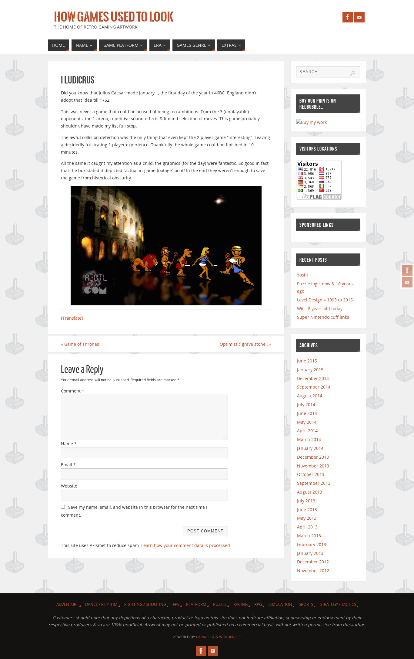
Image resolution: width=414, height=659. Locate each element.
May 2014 (306, 422)
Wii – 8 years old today (319, 308)
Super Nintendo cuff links (323, 317)
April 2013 (307, 527)
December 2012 (313, 562)
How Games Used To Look (113, 17)
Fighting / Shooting (145, 604)
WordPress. (230, 637)
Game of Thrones (80, 344)
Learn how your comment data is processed (185, 545)
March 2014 (309, 439)
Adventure (67, 604)
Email (68, 464)
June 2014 (307, 413)
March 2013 (309, 535)
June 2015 (307, 361)
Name (69, 444)
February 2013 (311, 544)
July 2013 (306, 501)
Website (69, 486)
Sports (306, 604)
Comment (72, 391)
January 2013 (310, 553)
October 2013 (310, 474)
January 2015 (310, 369)
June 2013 (307, 509)
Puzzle (220, 604)
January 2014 (310, 448)
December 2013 (313, 457)
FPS (176, 604)
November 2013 (313, 466)
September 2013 (313, 483)
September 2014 (313, 387)
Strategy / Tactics (338, 604)
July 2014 (306, 404)
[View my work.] (311, 122)
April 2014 (307, 430)
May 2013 (306, 518)
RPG (258, 604)
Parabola (205, 637)
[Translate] (72, 318)
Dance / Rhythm (101, 604)
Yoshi (302, 275)
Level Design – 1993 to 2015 (325, 300)
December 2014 (313, 378)
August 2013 (309, 492)
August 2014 (309, 396)
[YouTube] (407, 282)
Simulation (280, 604)
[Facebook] (407, 270)
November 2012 (313, 570)
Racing (240, 604)
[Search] (353, 73)
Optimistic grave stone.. (245, 344)
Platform (196, 604)
